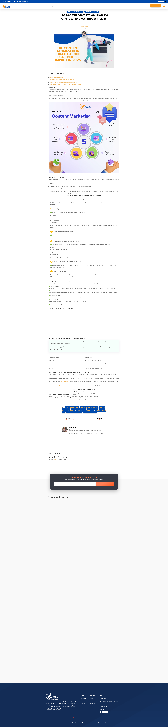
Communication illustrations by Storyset (103, 718)
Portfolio (45, 6)
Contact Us (59, 6)
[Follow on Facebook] (161, 1)
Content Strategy (92, 409)
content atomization (72, 407)
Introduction (52, 75)
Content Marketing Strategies (75, 11)
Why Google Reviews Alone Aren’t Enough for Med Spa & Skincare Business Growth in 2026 (83, 607)
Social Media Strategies (67, 502)
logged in (56, 459)
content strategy (65, 381)
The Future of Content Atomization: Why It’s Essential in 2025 (63, 82)
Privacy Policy (64, 722)
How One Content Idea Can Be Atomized (58, 81)
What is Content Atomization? (56, 77)
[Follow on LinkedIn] (165, 1)
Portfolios (92, 705)
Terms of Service (96, 722)
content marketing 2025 (78, 409)
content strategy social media (85, 410)
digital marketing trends (74, 412)
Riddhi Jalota (85, 26)
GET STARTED (155, 5)
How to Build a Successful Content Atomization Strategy (62, 79)
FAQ (82, 701)
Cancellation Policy (72, 722)
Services (31, 6)
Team (91, 701)
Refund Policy (88, 722)
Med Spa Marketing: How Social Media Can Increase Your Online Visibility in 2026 (79, 666)
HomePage (83, 698)
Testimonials (93, 703)
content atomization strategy (89, 407)
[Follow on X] (163, 1)
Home (25, 6)
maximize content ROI (90, 412)
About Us (38, 6)
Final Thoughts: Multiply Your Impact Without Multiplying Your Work (65, 84)
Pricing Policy (81, 722)
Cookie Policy (104, 722)
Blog (52, 6)
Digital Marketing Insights (91, 11)
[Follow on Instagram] (159, 1)
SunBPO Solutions (61, 385)
